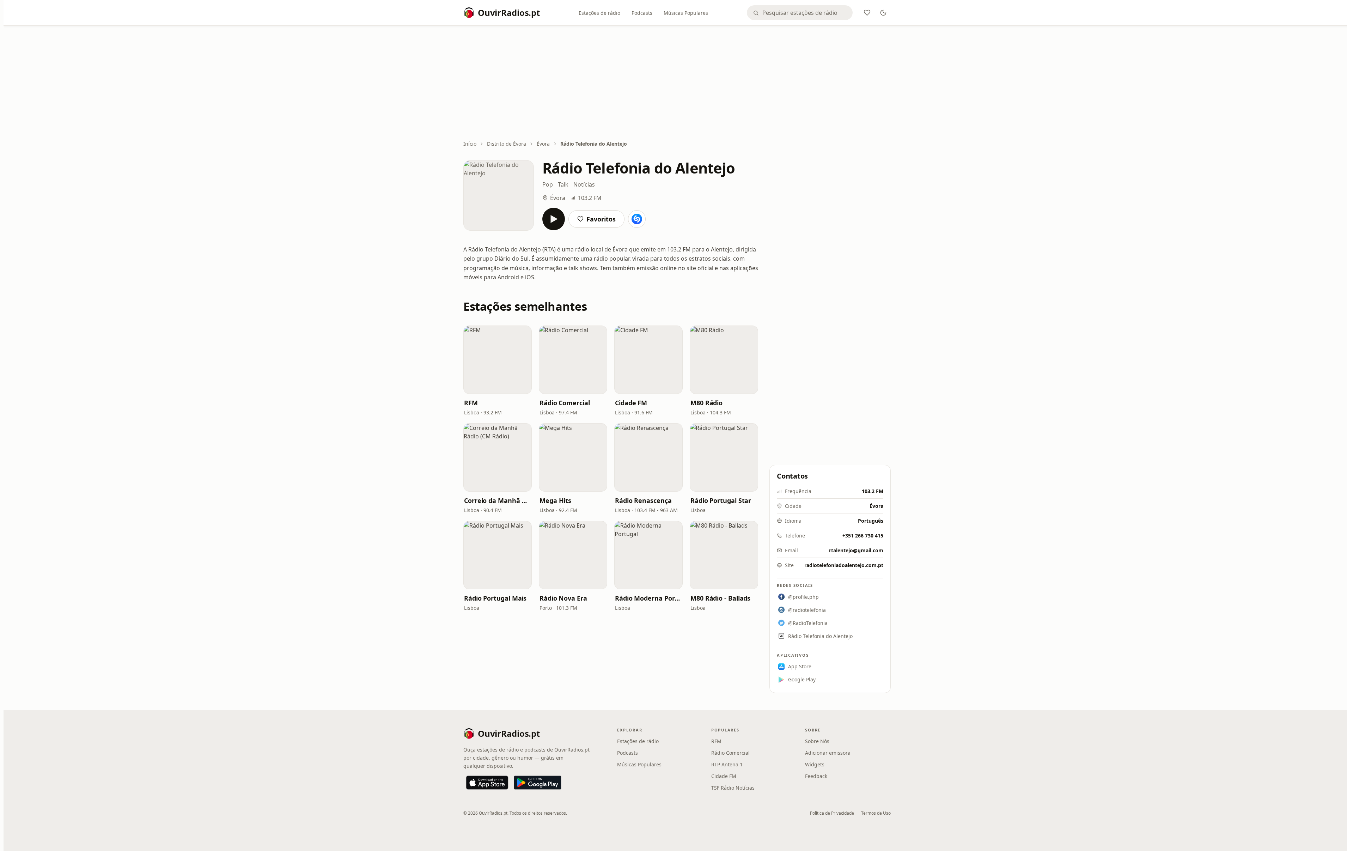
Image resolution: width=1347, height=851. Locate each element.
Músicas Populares (686, 13)
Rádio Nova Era (563, 598)
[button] (497, 360)
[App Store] (487, 783)
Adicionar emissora (828, 752)
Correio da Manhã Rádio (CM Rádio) (497, 500)
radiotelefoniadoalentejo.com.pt (843, 565)
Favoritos (601, 219)
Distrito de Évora (506, 143)
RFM (471, 403)
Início (469, 143)
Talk (563, 184)
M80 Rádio (706, 403)
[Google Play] (537, 783)
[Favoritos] (867, 12)
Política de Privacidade (832, 813)
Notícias (584, 184)
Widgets (814, 764)
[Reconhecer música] (637, 219)
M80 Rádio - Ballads (720, 598)
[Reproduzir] (553, 219)
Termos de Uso (876, 813)
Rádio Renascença (643, 500)
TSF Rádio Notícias (733, 787)
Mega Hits (555, 500)
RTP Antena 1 (727, 764)
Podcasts (642, 13)
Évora (543, 143)
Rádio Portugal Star (720, 500)
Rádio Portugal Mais (495, 598)
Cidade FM (631, 403)
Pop (547, 184)
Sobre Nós (817, 741)
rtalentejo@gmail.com (856, 550)
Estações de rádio (599, 13)
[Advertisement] (677, 83)
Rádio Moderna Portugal (648, 598)
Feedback (816, 776)
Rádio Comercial (565, 403)
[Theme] (883, 12)
